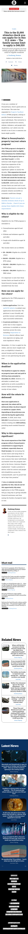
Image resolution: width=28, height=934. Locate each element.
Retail (3, 579)
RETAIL (14, 892)
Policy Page (14, 926)
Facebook (10, 62)
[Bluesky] (11, 65)
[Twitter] (16, 62)
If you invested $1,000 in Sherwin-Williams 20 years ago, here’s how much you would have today (14, 838)
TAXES (14, 886)
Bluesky (16, 65)
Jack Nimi (18, 679)
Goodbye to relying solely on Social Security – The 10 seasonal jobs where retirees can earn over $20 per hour (14, 791)
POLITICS (14, 881)
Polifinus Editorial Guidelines (14, 914)
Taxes (14, 29)
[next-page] (25, 866)
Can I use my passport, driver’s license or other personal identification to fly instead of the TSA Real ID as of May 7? (13, 569)
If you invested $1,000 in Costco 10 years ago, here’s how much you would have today (18, 663)
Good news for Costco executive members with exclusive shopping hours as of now (13, 577)
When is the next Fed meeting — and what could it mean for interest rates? (18, 699)
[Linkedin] (8, 534)
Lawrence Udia (14, 863)
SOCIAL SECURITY (14, 889)
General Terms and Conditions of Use (14, 929)
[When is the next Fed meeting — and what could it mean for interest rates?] (5, 699)
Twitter (20, 62)
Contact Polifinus (14, 906)
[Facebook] (6, 62)
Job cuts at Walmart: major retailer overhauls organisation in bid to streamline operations (14, 595)
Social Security (5, 608)
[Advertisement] (14, 22)
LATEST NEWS (14, 879)
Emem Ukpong (8, 579)
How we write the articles (14, 912)
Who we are (14, 909)
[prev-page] (3, 866)
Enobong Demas (14, 55)
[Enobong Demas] (4, 521)
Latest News (4, 572)
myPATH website (9, 308)
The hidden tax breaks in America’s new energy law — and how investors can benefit (18, 674)
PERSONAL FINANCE (14, 884)
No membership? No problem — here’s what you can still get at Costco (14, 860)
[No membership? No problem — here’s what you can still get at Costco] (14, 851)
